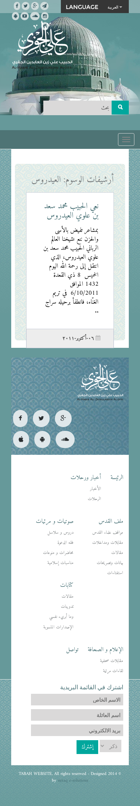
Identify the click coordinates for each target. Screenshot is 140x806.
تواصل (72, 649)
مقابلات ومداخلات (107, 543)
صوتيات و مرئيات (55, 521)
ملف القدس (111, 521)
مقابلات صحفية (111, 661)
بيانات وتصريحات (110, 563)
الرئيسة (117, 477)
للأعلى (33, 776)
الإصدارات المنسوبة (58, 627)
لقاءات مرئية (113, 671)
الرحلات (94, 499)
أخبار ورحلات (86, 477)
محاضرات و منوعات (58, 553)
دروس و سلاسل (60, 533)
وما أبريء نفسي (61, 617)
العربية (113, 7)
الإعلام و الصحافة (105, 649)
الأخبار (95, 489)
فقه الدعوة (65, 543)
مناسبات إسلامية (60, 563)
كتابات (67, 585)
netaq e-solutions (73, 781)
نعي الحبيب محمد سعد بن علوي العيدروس (71, 211)
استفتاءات (115, 573)
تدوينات (67, 607)
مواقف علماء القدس (107, 533)
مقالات (117, 553)
